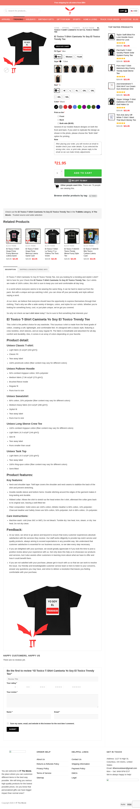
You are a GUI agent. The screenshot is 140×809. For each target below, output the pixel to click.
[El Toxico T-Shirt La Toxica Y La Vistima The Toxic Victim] (52, 236)
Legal (74, 778)
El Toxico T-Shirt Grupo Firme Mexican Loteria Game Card (32, 252)
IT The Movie (25, 771)
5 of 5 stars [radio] (67, 687)
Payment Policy (78, 768)
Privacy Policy (43, 768)
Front (62, 116)
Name (10, 712)
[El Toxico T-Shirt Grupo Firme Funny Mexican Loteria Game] (13, 236)
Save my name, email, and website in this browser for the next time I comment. (42, 723)
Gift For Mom (63, 19)
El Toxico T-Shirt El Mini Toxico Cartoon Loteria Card (91, 252)
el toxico (93, 196)
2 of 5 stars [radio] (21, 687)
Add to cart (83, 173)
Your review (12, 692)
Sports (76, 19)
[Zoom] (6, 70)
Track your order (109, 19)
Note (56, 139)
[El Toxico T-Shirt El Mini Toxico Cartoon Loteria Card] (91, 236)
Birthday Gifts (46, 19)
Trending (18, 19)
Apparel (6, 19)
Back (62, 120)
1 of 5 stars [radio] (10, 687)
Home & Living (90, 19)
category (83, 212)
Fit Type (57, 51)
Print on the (59, 112)
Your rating (12, 683)
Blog (135, 19)
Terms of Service (44, 773)
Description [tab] (10, 269)
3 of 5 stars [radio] (35, 687)
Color (56, 102)
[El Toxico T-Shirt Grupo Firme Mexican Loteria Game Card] (33, 236)
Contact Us (76, 759)
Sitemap (40, 778)
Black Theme (88, 28)
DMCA (74, 773)
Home (56, 28)
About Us (41, 759)
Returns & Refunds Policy (48, 764)
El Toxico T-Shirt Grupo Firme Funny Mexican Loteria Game (12, 252)
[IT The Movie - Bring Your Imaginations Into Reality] (70, 10)
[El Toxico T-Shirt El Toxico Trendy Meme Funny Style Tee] (72, 236)
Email (57, 712)
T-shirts (76, 28)
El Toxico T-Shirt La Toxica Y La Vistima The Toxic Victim (52, 252)
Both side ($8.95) (67, 123)
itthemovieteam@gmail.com (125, 768)
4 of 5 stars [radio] (50, 687)
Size (56, 85)
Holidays (30, 19)
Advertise (126, 19)
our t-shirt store (32, 313)
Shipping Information (81, 764)
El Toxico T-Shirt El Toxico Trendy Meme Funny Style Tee (71, 252)
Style (57, 61)
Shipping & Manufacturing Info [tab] (33, 269)
